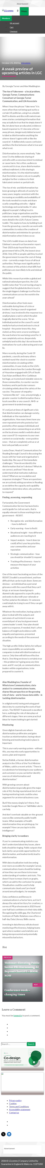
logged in (18, 1015)
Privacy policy (15, 1100)
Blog (4, 947)
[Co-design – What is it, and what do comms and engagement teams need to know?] (22, 1069)
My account (14, 23)
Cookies (13, 1103)
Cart (11, 27)
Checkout (13, 31)
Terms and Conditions (19, 1106)
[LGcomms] (8, 10)
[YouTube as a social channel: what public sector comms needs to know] (22, 1093)
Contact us (14, 1112)
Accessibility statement (19, 1109)
